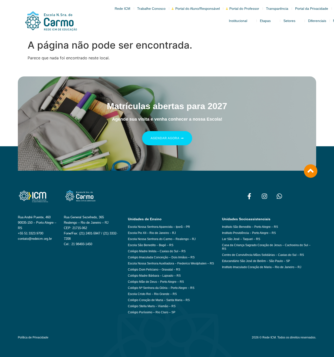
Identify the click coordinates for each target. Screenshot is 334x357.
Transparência (277, 8)
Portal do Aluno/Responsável (197, 8)
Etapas (265, 21)
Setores (289, 21)
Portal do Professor (244, 8)
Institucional (238, 21)
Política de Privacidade (33, 337)
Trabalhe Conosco (151, 8)
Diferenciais (317, 21)
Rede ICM (122, 8)
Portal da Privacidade (311, 8)
